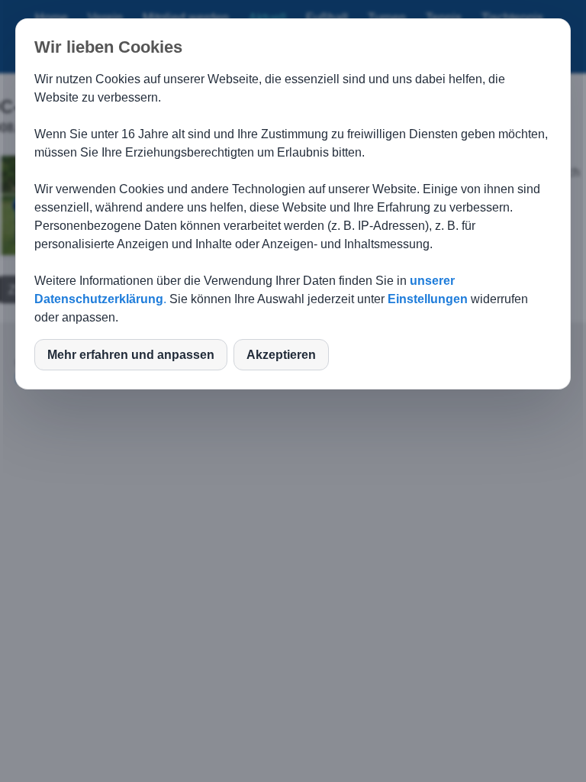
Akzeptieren (281, 354)
